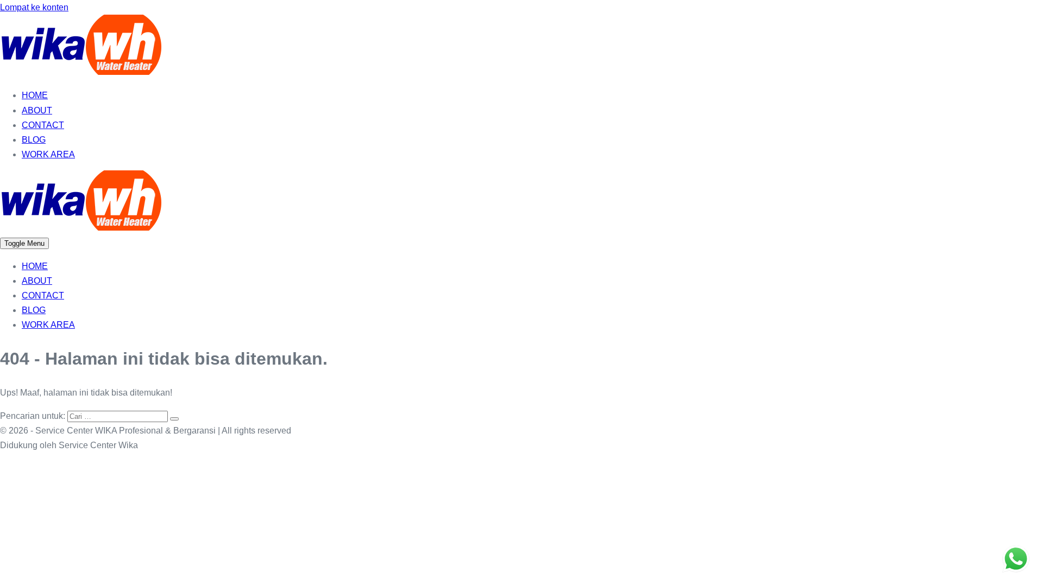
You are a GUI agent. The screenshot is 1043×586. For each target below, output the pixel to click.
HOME (35, 95)
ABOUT (37, 110)
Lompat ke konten (34, 7)
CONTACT (43, 125)
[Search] (174, 419)
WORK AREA (48, 154)
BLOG (34, 139)
